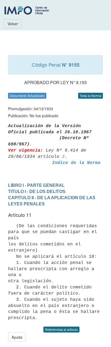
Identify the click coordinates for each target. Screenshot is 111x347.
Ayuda (17, 337)
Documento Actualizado (27, 95)
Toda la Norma (90, 95)
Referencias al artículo (61, 329)
